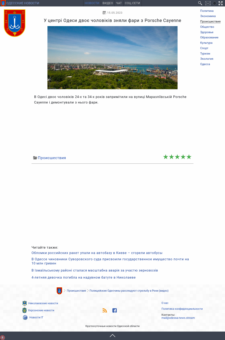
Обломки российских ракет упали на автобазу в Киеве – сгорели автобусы (97, 253)
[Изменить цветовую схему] (214, 3)
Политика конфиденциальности (182, 308)
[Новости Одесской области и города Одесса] (14, 23)
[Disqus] (112, 203)
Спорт (204, 48)
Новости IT (36, 317)
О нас (164, 303)
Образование (209, 37)
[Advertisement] (112, 129)
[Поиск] (200, 3)
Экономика (208, 16)
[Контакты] (208, 3)
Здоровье (206, 32)
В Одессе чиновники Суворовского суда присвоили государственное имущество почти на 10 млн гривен (110, 261)
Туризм (205, 53)
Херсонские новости (41, 310)
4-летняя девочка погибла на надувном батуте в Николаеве (84, 277)
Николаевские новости (43, 303)
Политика (207, 11)
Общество (207, 26)
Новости (92, 3)
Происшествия (210, 21)
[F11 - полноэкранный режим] (220, 3)
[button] (112, 336)
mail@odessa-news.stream (178, 318)
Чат (119, 3)
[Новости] (59, 290)
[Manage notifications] (2, 337)
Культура (206, 42)
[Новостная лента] (105, 310)
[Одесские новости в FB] (115, 310)
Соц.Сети (132, 3)
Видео (108, 3)
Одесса (205, 64)
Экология (206, 59)
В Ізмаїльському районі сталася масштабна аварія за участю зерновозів (95, 270)
